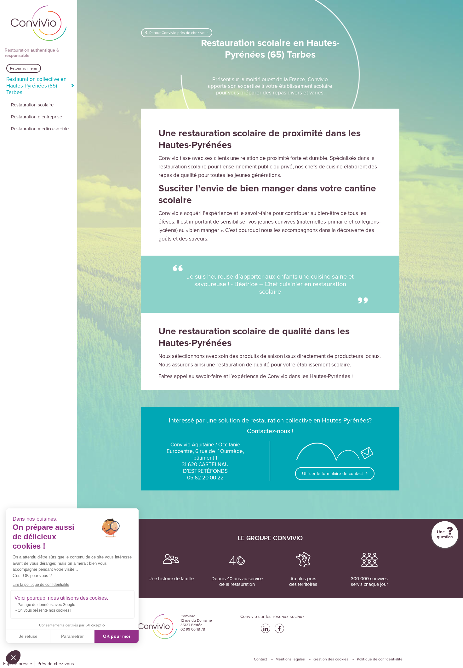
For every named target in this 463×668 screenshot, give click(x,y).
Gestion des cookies (330, 659)
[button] (13, 657)
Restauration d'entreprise (36, 117)
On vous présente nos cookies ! (44, 610)
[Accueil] (39, 24)
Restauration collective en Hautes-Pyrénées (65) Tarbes (36, 86)
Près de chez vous (55, 663)
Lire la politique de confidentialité (41, 584)
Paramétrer (72, 636)
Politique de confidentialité (380, 659)
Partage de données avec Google (46, 605)
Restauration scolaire (32, 105)
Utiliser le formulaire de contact (332, 473)
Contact (260, 659)
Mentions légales (290, 659)
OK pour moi (116, 636)
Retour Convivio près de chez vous (179, 33)
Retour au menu (23, 68)
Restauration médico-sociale (40, 129)
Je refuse (28, 636)
